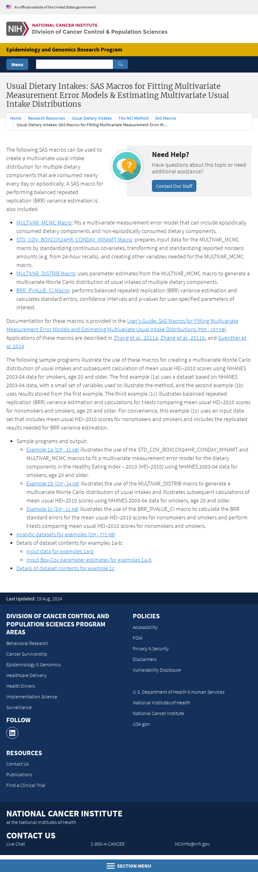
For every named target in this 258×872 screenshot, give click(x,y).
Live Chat (15, 844)
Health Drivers (20, 686)
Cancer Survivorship (26, 654)
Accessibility (145, 627)
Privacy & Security (151, 648)
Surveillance (19, 707)
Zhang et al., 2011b (182, 337)
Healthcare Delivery (26, 675)
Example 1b (52, 483)
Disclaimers (144, 659)
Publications (19, 774)
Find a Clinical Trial (25, 785)
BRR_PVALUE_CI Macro (42, 290)
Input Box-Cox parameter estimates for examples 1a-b (89, 559)
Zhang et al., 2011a (136, 337)
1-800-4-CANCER (108, 844)
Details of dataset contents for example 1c (65, 568)
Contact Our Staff (174, 186)
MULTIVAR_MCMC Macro (44, 222)
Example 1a (52, 449)
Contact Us (17, 764)
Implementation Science (31, 696)
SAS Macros (165, 118)
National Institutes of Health (161, 702)
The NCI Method (133, 118)
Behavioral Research (27, 643)
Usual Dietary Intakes (92, 118)
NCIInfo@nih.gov (192, 844)
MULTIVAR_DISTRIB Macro (45, 273)
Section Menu (133, 866)
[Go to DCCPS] (86, 28)
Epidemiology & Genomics (33, 664)
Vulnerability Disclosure (157, 670)
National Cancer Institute (158, 713)
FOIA (137, 638)
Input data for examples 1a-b (60, 551)
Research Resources (46, 118)
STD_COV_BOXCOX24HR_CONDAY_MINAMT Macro (74, 239)
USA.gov (141, 724)
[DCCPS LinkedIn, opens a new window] (12, 733)
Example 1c (52, 508)
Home (15, 118)
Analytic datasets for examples (65, 534)
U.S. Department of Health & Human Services (178, 692)
